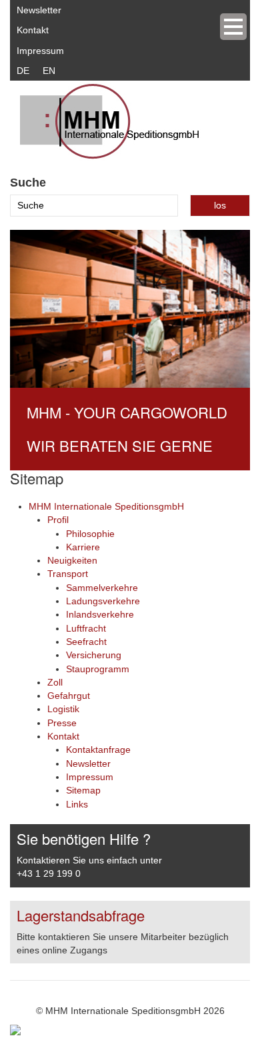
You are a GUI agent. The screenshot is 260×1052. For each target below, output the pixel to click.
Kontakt (33, 30)
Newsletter (39, 10)
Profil (58, 519)
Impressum (40, 50)
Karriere (83, 547)
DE (23, 70)
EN (49, 70)
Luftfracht (86, 628)
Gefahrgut (68, 695)
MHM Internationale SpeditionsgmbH (106, 506)
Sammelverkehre (102, 587)
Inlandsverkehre (100, 614)
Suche (28, 182)
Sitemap (83, 790)
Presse (62, 723)
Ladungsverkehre (103, 601)
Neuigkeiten (72, 560)
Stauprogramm (97, 669)
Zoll (55, 682)
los (220, 205)
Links (77, 804)
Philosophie (90, 533)
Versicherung (93, 655)
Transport (67, 573)
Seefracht (86, 641)
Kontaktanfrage (98, 749)
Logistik (63, 709)
